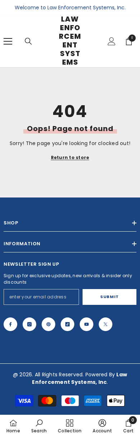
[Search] (28, 41)
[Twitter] (105, 324)
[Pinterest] (48, 324)
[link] (39, 426)
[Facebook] (10, 324)
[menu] (8, 41)
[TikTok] (67, 324)
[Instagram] (29, 324)
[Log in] (112, 41)
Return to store (70, 157)
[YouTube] (86, 324)
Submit (109, 296)
